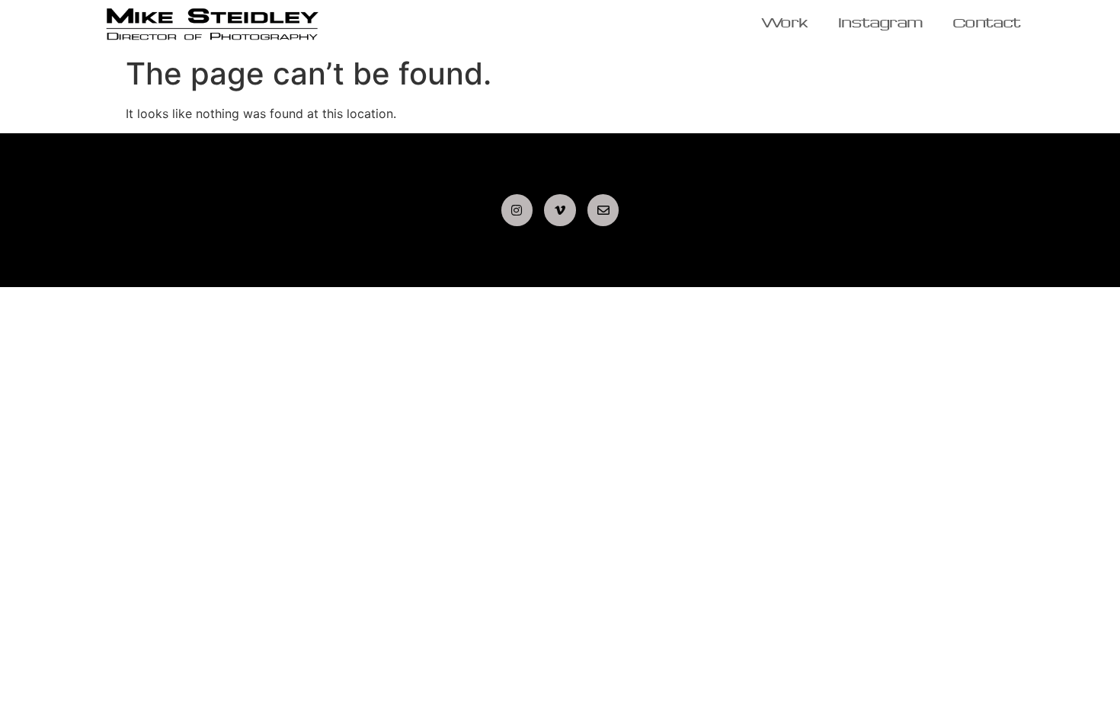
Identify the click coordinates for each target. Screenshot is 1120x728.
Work (784, 24)
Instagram (881, 24)
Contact (987, 24)
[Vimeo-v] (560, 210)
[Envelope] (603, 210)
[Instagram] (517, 210)
